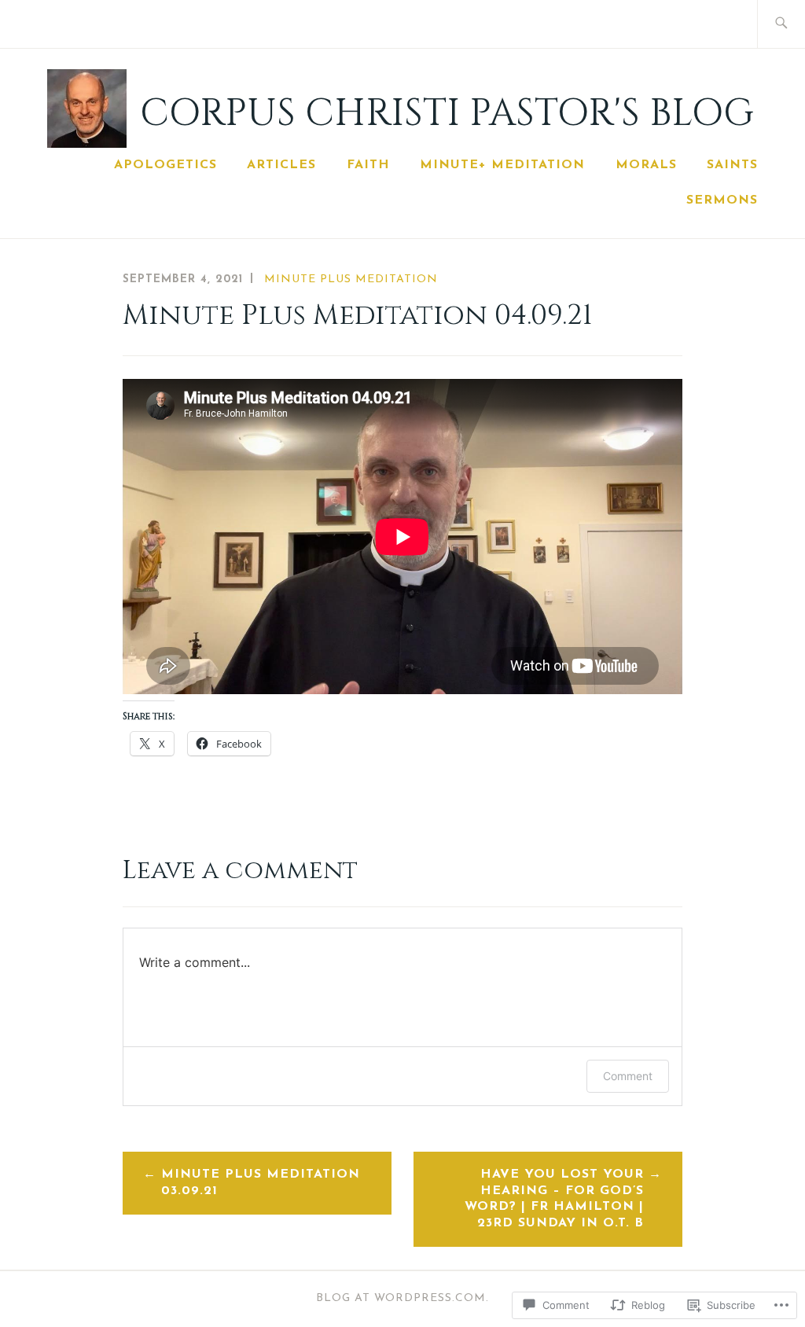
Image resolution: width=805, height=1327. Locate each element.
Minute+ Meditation (502, 165)
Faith (368, 165)
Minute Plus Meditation (351, 279)
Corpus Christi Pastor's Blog (447, 113)
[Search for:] (781, 24)
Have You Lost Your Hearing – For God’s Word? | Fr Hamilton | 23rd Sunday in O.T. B (554, 1199)
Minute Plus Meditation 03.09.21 (260, 1182)
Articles (281, 165)
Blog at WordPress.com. (402, 1298)
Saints (732, 165)
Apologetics (165, 165)
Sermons (722, 200)
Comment (627, 1076)
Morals (646, 165)
